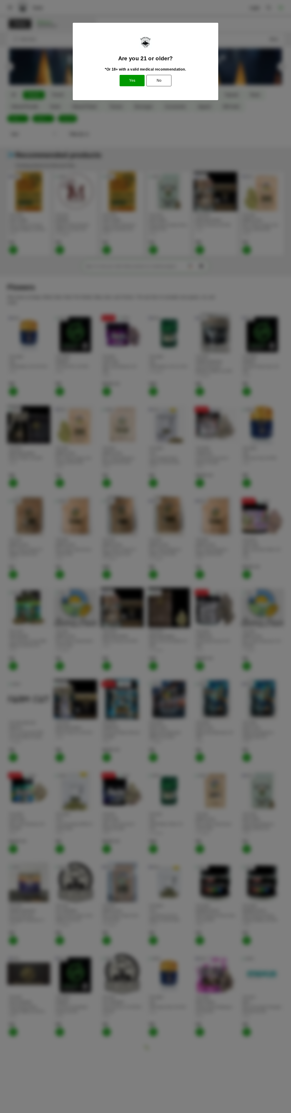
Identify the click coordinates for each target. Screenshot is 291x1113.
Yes (132, 80)
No (159, 80)
